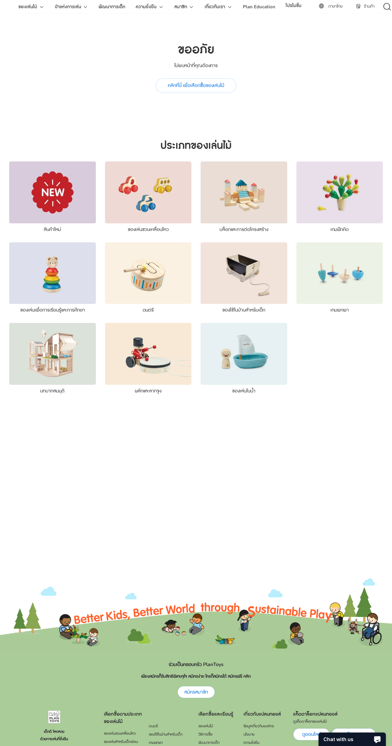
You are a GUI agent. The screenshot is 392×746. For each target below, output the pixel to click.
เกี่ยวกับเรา (215, 7)
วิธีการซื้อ (205, 734)
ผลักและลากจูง (148, 391)
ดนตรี (148, 310)
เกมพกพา (339, 310)
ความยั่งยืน (147, 7)
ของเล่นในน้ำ (243, 391)
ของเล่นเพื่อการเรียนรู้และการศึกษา (52, 310)
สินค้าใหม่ (52, 229)
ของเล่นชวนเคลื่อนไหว (148, 229)
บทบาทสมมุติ (52, 391)
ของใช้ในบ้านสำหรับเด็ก (243, 310)
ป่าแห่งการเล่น (68, 7)
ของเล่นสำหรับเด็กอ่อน (121, 741)
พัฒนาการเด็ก (112, 7)
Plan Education (259, 7)
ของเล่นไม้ (28, 7)
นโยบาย (248, 734)
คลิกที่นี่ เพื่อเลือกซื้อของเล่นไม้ (196, 85)
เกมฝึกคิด (339, 229)
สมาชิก (181, 7)
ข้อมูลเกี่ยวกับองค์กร (258, 726)
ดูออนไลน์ (311, 734)
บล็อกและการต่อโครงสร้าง (244, 229)
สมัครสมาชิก (196, 692)
